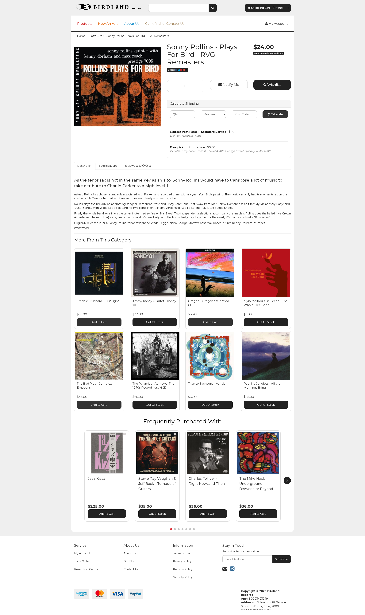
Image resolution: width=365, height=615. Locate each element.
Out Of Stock (154, 322)
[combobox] (178, 8)
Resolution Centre (86, 569)
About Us (132, 23)
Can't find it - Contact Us (165, 23)
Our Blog (130, 561)
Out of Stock (157, 513)
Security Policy (183, 577)
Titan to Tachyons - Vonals (206, 383)
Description (84, 165)
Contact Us (131, 569)
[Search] (213, 8)
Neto (269, 609)
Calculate (276, 114)
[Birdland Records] (108, 5)
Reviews (130, 165)
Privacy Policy (182, 561)
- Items (267, 8)
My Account (82, 553)
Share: (171, 69)
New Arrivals (108, 23)
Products (84, 23)
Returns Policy (182, 569)
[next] (287, 480)
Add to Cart (99, 322)
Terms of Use (181, 553)
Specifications (108, 165)
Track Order (81, 561)
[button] (124, 434)
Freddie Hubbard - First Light (98, 301)
